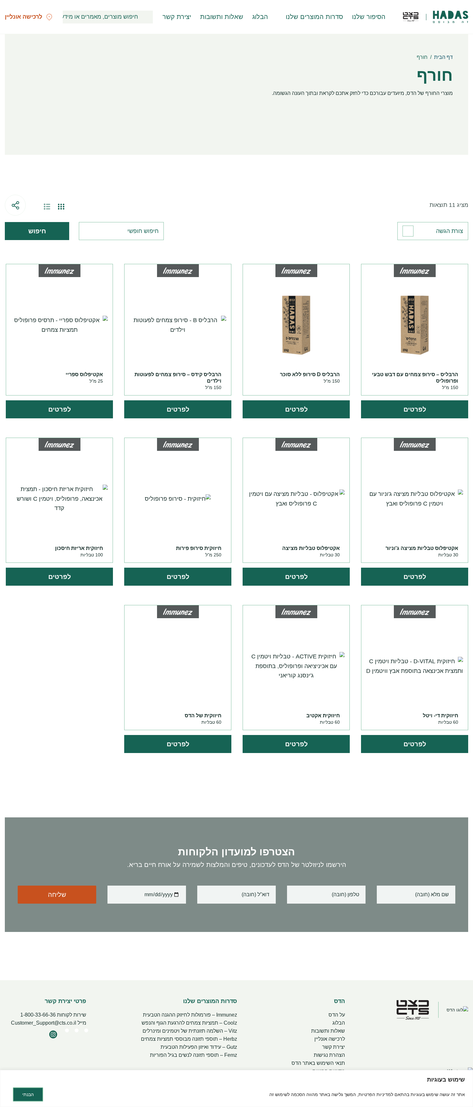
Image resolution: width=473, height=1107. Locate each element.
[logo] (450, 17)
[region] (236, 1088)
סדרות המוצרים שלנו (314, 16)
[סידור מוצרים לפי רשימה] (47, 206)
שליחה (57, 894)
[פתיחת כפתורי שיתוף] (15, 205)
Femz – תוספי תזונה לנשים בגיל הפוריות (193, 1055)
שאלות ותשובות (221, 16)
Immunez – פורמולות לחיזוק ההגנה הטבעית (190, 1015)
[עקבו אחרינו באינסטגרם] (53, 1034)
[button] (146, 17)
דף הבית (443, 57)
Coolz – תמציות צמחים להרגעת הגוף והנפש (189, 1023)
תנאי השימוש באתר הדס (318, 1063)
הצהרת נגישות (329, 1055)
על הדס (337, 1015)
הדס (339, 1001)
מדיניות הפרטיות (374, 1094)
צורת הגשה (449, 231)
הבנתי (28, 1094)
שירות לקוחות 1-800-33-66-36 (53, 1015)
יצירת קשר (176, 16)
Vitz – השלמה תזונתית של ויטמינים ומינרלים (190, 1031)
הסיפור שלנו (368, 16)
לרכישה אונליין (329, 1039)
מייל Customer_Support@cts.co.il (48, 1023)
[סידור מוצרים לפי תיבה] (61, 206)
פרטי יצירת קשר (65, 1001)
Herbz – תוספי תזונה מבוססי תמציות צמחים (189, 1039)
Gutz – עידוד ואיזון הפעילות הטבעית (199, 1047)
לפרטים (414, 409)
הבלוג (260, 16)
